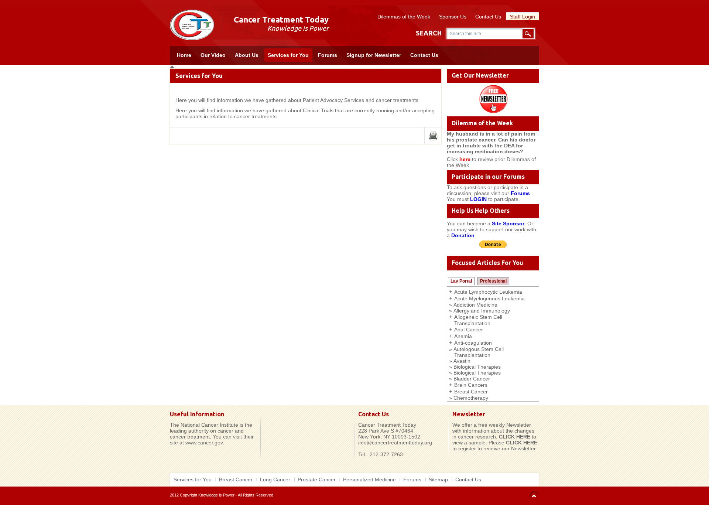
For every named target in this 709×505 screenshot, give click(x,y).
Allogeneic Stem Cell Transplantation (478, 320)
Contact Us (488, 17)
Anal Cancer (468, 329)
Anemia (463, 336)
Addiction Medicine (475, 305)
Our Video (213, 55)
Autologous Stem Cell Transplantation (478, 352)
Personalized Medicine (369, 479)
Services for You (288, 55)
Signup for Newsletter (373, 55)
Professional (493, 281)
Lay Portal (461, 281)
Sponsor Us (452, 17)
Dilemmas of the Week (403, 17)
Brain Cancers (470, 385)
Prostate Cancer (317, 479)
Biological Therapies (477, 367)
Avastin (461, 361)
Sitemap (438, 479)
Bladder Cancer (471, 379)
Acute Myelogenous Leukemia (489, 298)
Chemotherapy (470, 398)
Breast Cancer (471, 392)
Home (184, 55)
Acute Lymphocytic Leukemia (488, 292)
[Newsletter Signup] (493, 99)
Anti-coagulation (473, 343)
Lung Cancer (275, 479)
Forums (327, 55)
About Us (246, 55)
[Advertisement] (307, 422)
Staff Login (522, 17)
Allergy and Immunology (481, 311)
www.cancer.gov (204, 443)
